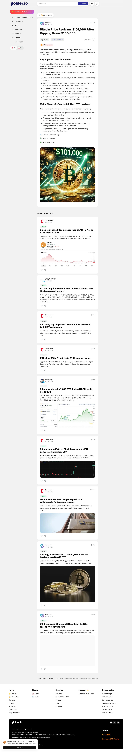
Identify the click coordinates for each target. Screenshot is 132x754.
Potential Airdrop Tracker (24, 17)
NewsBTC (48, 22)
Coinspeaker (49, 220)
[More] (93, 39)
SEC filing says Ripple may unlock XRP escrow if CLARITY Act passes (65, 326)
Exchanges (19, 21)
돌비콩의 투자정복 (50, 279)
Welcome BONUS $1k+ (23, 11)
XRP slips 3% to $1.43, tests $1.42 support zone (65, 358)
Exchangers (19, 42)
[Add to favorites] (41, 269)
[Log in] (97, 4)
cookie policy (32, 743)
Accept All (20, 747)
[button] (50, 135)
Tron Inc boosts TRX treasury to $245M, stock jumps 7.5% (64, 689)
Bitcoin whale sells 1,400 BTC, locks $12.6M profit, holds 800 (66, 390)
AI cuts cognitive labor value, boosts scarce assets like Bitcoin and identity (66, 290)
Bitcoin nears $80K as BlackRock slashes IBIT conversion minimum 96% (64, 450)
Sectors (17, 38)
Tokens (17, 25)
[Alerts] (92, 4)
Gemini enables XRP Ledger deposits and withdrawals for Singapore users (61, 501)
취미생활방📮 (49, 379)
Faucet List (19, 29)
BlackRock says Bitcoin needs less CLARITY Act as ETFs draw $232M (66, 231)
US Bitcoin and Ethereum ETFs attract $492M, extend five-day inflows (64, 625)
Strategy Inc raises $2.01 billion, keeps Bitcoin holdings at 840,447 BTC (64, 556)
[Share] (45, 269)
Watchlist (18, 34)
